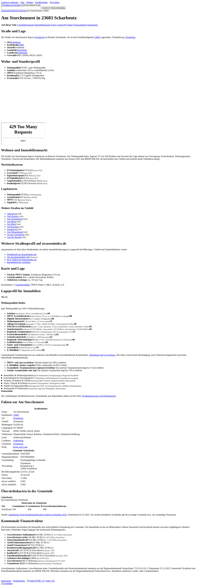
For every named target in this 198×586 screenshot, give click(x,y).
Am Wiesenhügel (15, 232)
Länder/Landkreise (9, 2)
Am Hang (11, 221)
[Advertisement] (88, 102)
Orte (22, 2)
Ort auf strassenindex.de (18, 257)
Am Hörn (11, 224)
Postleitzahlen (41, 2)
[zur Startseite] (11, 5)
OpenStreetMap (22, 285)
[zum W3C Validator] (36, 581)
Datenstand (92, 25)
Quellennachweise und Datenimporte (99, 396)
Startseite (5, 10)
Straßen (29, 2)
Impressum (6, 581)
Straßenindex (19, 581)
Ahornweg (12, 213)
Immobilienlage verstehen (18, 262)
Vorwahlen (55, 2)
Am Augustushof (15, 219)
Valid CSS (50, 581)
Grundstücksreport (25, 25)
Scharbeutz (21, 10)
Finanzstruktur (80, 25)
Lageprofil (61, 25)
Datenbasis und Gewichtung (102, 355)
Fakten (70, 25)
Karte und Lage (20, 447)
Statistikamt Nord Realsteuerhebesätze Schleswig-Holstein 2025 (37, 514)
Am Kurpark (13, 227)
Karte (53, 25)
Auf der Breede (14, 237)
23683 (97, 37)
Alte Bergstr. (13, 216)
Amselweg (12, 229)
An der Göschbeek (15, 234)
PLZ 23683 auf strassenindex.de (22, 259)
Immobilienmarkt (42, 25)
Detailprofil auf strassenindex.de (21, 254)
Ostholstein (22, 52)
